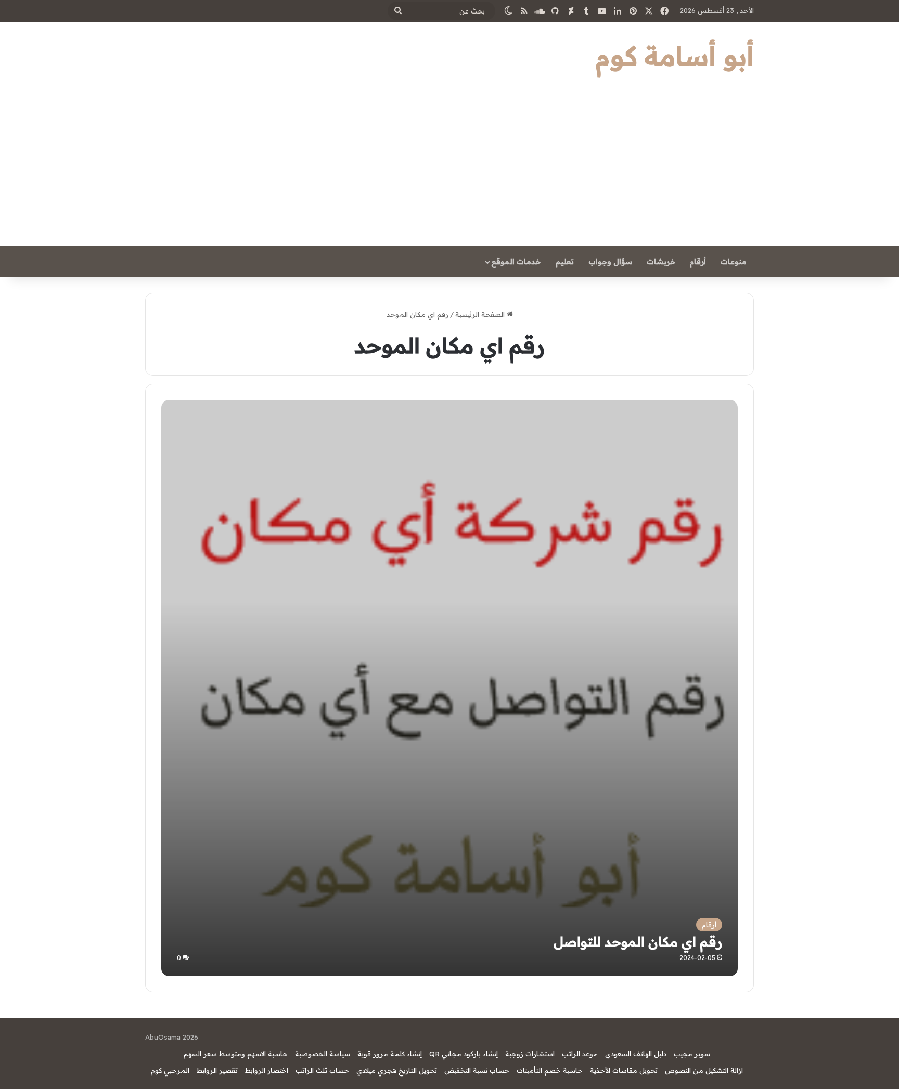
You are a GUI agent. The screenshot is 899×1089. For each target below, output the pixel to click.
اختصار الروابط (266, 1070)
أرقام (698, 261)
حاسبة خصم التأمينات (550, 1070)
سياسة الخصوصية (322, 1053)
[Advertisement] (449, 168)
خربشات (661, 261)
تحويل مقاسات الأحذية (624, 1070)
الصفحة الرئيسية (481, 314)
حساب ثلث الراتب (322, 1070)
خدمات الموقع (516, 261)
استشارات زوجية (530, 1053)
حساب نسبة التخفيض (476, 1070)
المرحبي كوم (170, 1070)
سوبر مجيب (692, 1053)
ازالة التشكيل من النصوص (704, 1070)
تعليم (565, 261)
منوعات (734, 261)
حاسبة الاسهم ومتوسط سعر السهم (236, 1053)
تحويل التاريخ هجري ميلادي (396, 1070)
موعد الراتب (580, 1053)
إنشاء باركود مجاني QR (463, 1053)
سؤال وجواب (610, 261)
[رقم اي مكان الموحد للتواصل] (449, 688)
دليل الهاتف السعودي (635, 1053)
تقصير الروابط (217, 1070)
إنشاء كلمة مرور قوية (389, 1053)
